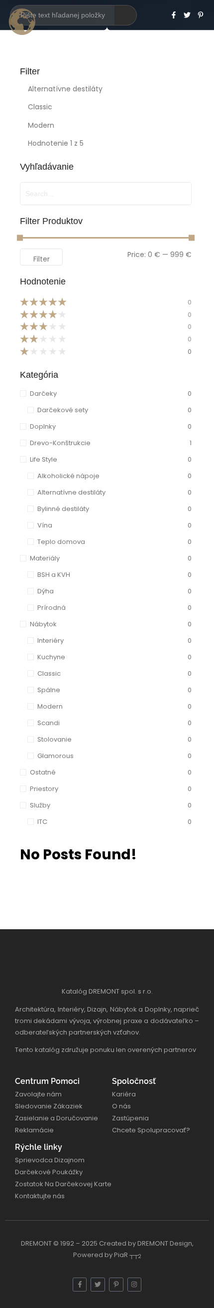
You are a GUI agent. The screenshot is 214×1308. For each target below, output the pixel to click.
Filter (41, 259)
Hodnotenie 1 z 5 (56, 143)
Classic (40, 107)
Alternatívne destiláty (65, 89)
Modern (41, 125)
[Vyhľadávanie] (125, 15)
